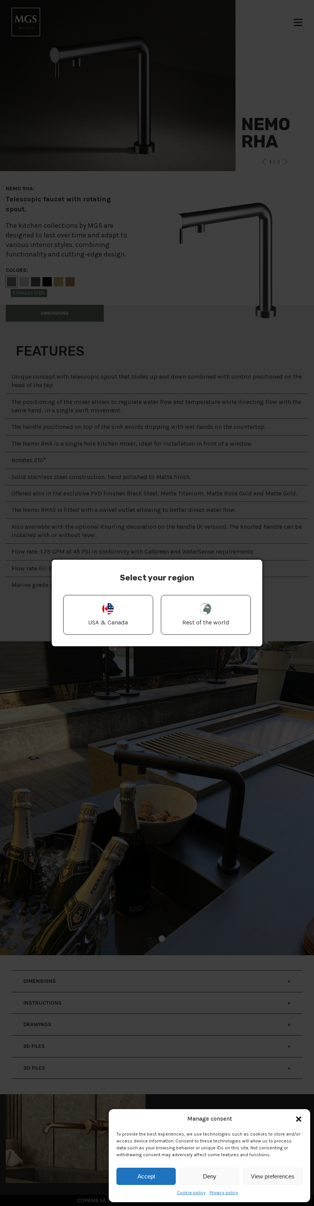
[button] (299, 1119)
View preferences (272, 1176)
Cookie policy (191, 1192)
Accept (146, 1176)
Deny (209, 1176)
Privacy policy (223, 1192)
